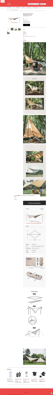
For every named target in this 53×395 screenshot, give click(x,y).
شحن (28, 16)
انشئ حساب (41, 2)
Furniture (17, 7)
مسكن (7, 9)
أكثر (40, 7)
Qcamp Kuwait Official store (12, 394)
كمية (23, 18)
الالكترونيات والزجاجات (35, 7)
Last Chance (9, 7)
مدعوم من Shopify (19, 394)
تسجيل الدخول (44, 2)
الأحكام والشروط (26, 392)
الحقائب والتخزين (29, 7)
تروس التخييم (23, 7)
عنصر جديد (13, 7)
